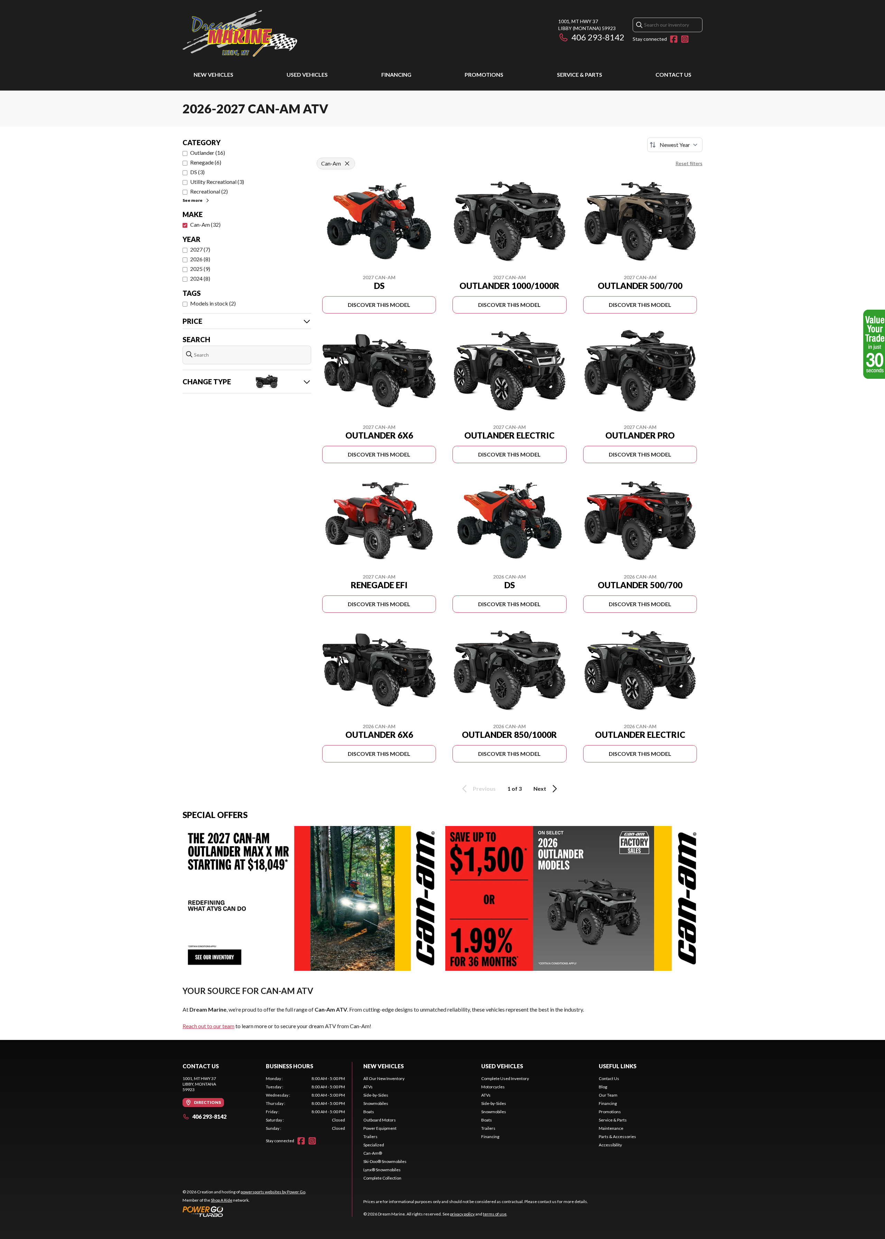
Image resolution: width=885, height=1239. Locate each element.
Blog (603, 1086)
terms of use (494, 1214)
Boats (368, 1111)
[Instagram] (685, 39)
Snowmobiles (375, 1103)
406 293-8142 (597, 37)
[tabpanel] (305, 1103)
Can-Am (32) (205, 224)
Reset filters (689, 163)
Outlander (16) (207, 152)
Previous (484, 788)
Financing (396, 74)
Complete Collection (382, 1178)
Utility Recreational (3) (217, 181)
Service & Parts (579, 74)
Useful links (617, 1066)
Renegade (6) (205, 162)
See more (193, 200)
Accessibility (610, 1144)
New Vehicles (213, 74)
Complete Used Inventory (505, 1078)
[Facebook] (674, 39)
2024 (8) (200, 278)
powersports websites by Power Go (273, 1191)
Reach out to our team (208, 1026)
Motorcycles (493, 1086)
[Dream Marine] (240, 33)
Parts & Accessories (617, 1136)
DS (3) (197, 172)
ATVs (368, 1086)
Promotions (484, 74)
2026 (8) (200, 259)
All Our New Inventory (383, 1078)
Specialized (373, 1144)
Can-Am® (372, 1153)
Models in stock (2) (213, 303)
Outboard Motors (379, 1120)
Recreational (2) (209, 191)
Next (539, 788)
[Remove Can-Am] (347, 163)
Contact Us (673, 74)
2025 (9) (200, 268)
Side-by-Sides (375, 1095)
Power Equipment (380, 1128)
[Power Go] (244, 1211)
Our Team (608, 1095)
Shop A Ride (221, 1200)
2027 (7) (200, 249)
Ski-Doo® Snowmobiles (385, 1161)
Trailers (370, 1136)
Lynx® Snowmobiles (382, 1169)
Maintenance (611, 1128)
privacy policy (462, 1214)
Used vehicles (307, 74)
